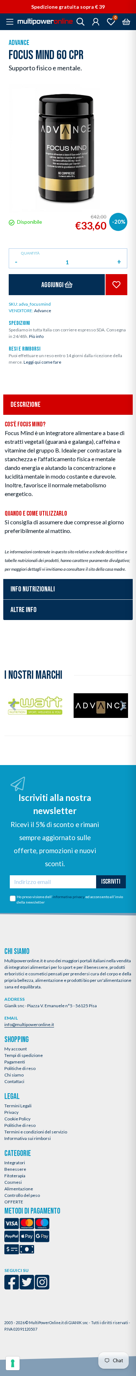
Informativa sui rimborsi (27, 1138)
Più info (36, 336)
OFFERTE (13, 1201)
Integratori (14, 1162)
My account (15, 1048)
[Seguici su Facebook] (11, 1287)
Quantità (30, 253)
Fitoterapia (14, 1175)
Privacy (11, 1112)
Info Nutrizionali (33, 589)
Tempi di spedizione (23, 1055)
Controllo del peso (22, 1195)
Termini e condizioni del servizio (35, 1132)
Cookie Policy (17, 1118)
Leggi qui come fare (42, 362)
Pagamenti (14, 1062)
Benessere (15, 1169)
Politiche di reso (20, 1068)
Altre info (24, 610)
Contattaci (14, 1081)
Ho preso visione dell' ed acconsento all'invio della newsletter (70, 899)
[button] (13, 706)
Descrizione (26, 404)
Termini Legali (18, 1105)
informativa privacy (69, 896)
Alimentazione (18, 1188)
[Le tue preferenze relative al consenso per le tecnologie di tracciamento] (13, 1363)
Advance (19, 42)
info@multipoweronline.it (29, 1024)
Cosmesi (13, 1182)
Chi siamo (14, 1075)
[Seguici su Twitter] (27, 1287)
